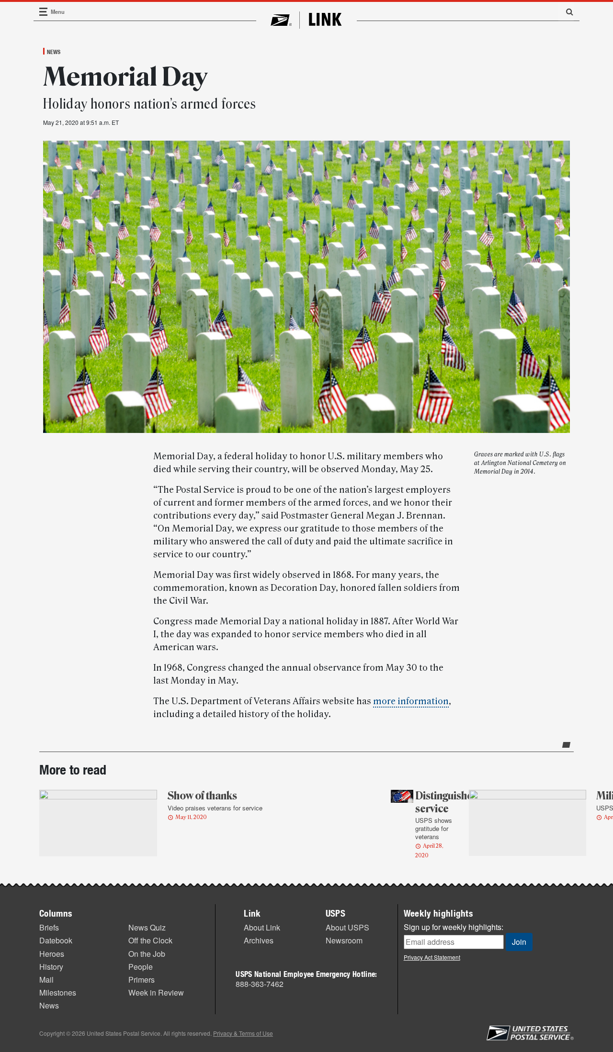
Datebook (55, 940)
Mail (46, 979)
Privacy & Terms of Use (243, 1033)
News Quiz (147, 927)
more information (411, 701)
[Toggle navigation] (43, 12)
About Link (262, 927)
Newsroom (344, 940)
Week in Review (156, 992)
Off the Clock (150, 940)
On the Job (146, 953)
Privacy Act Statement (432, 957)
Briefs (49, 927)
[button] (566, 11)
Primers (141, 979)
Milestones (57, 992)
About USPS (347, 927)
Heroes (51, 953)
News (53, 51)
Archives (258, 940)
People (140, 966)
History (51, 966)
